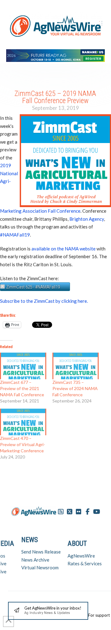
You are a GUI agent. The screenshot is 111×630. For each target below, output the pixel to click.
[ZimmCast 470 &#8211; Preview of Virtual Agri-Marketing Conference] (23, 422)
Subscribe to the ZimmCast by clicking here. (44, 301)
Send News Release (41, 551)
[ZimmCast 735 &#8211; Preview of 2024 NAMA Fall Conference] (75, 366)
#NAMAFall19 (15, 234)
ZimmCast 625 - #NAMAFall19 (33, 287)
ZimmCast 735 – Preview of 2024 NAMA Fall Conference (75, 388)
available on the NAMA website (63, 248)
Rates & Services (85, 563)
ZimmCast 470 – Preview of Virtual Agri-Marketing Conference (22, 444)
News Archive (35, 560)
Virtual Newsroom (40, 567)
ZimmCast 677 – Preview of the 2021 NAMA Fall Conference (22, 388)
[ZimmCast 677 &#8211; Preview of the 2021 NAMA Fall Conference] (23, 366)
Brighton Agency (86, 219)
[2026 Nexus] (55, 55)
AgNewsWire (81, 555)
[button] (48, 611)
